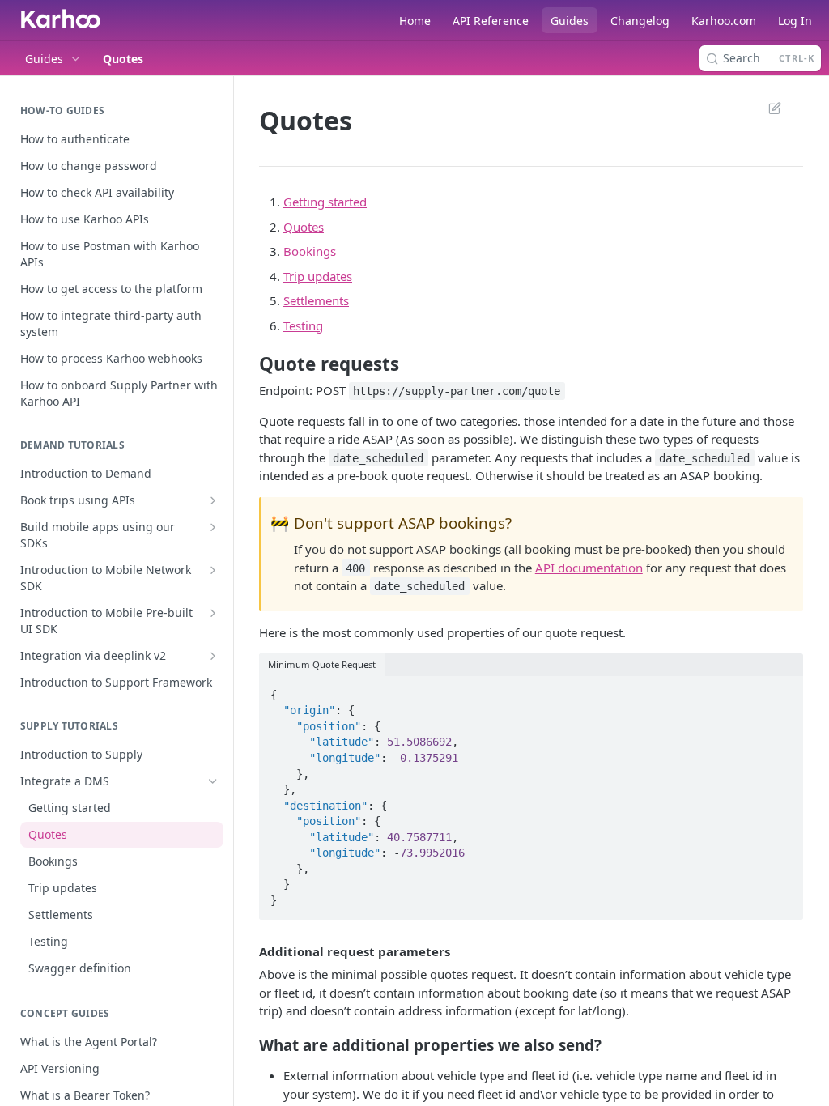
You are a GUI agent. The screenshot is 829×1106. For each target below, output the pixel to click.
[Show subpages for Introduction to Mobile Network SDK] (212, 570)
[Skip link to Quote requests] (248, 363)
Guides (570, 20)
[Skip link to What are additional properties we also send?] (248, 1044)
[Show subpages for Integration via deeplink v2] (212, 655)
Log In (795, 20)
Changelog (640, 20)
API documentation (589, 567)
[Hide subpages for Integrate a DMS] (212, 781)
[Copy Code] (784, 690)
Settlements (316, 300)
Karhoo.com (723, 20)
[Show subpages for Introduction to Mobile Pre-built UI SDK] (212, 612)
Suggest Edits (766, 107)
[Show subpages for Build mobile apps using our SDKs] (212, 527)
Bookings (309, 251)
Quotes (303, 227)
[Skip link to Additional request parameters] (248, 951)
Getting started (325, 202)
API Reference (491, 20)
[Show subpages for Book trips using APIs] (212, 500)
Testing (303, 325)
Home (415, 20)
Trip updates (317, 276)
